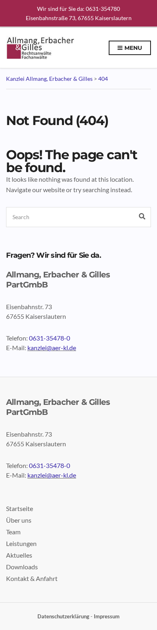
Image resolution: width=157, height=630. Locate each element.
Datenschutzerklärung (63, 616)
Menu (132, 47)
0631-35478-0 (49, 338)
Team (13, 532)
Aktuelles (19, 555)
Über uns (18, 520)
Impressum (107, 616)
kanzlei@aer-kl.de (51, 347)
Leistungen (21, 543)
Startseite (19, 508)
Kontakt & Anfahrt (32, 578)
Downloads (22, 566)
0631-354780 (103, 8)
